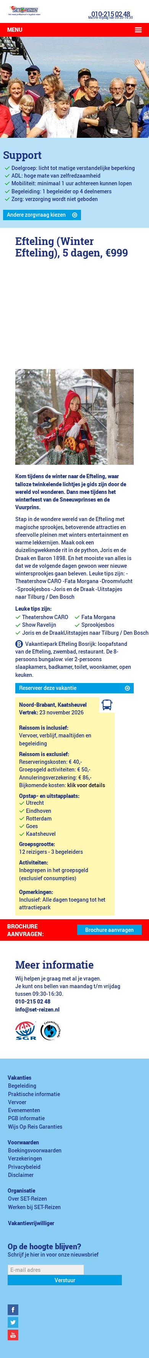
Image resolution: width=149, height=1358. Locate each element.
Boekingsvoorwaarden (35, 1150)
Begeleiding (22, 1085)
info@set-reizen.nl (37, 1009)
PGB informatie (26, 1118)
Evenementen (24, 1110)
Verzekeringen (25, 1158)
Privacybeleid (24, 1167)
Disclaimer (21, 1175)
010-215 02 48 (110, 13)
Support (22, 155)
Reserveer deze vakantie (47, 688)
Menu (15, 29)
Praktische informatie (34, 1094)
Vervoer (17, 1102)
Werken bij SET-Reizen (34, 1207)
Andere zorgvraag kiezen (36, 214)
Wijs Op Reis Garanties (35, 1126)
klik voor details (86, 785)
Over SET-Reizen (27, 1198)
